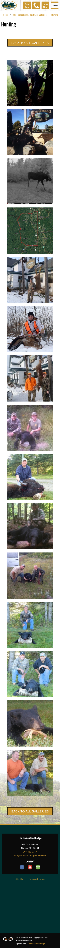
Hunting (54, 15)
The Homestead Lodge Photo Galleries (30, 15)
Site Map (20, 879)
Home (5, 15)
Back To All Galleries (30, 43)
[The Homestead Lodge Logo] (9, 5)
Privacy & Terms (36, 879)
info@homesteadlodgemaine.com (30, 855)
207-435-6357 (30, 852)
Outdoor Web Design (36, 944)
